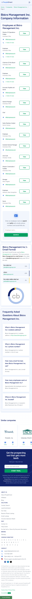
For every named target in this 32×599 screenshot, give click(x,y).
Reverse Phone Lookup (7, 513)
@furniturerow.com (10, 150)
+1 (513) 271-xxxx (9, 43)
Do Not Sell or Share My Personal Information (14, 529)
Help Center (4, 527)
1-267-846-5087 (8, 554)
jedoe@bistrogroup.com (10, 281)
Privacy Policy (7, 479)
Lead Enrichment (6, 508)
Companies (9, 7)
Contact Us (4, 524)
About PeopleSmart (6, 495)
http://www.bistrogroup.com (19, 335)
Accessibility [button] (4, 593)
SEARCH (16, 235)
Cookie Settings (6, 597)
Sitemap (3, 534)
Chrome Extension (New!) (8, 519)
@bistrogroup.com (10, 39)
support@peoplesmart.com (11, 551)
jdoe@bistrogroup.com (10, 267)
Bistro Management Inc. (20, 7)
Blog (2, 500)
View (24, 33)
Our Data (3, 511)
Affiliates (3, 497)
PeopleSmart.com (7, 481)
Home (2, 7)
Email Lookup (5, 516)
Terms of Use (23, 477)
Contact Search (5, 505)
